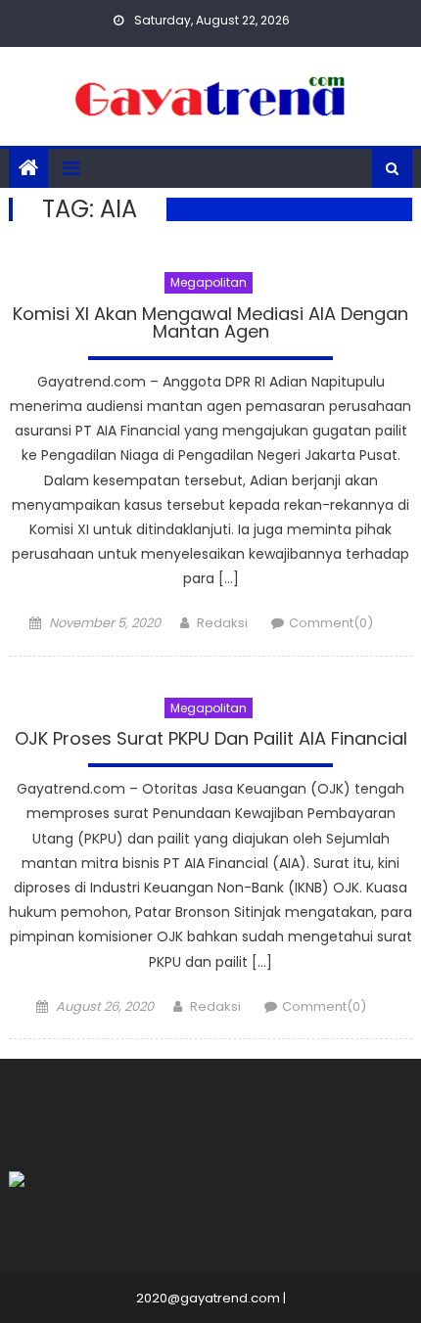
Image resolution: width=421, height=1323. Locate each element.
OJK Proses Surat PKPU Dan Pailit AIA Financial (211, 740)
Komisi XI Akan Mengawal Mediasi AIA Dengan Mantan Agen (210, 324)
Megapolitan (208, 282)
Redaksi (222, 623)
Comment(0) (331, 623)
